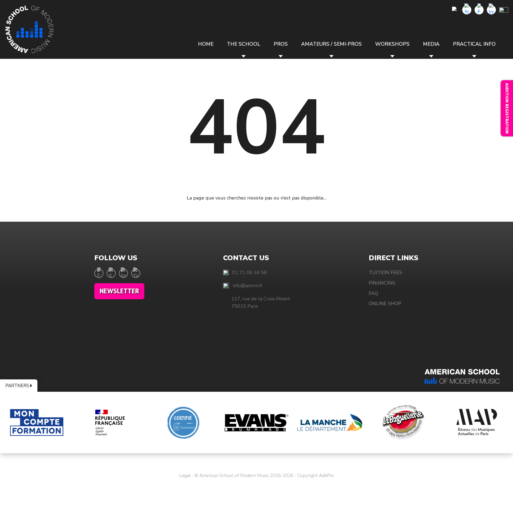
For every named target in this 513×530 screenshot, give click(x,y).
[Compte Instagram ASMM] (491, 9)
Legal (185, 476)
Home (205, 44)
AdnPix (326, 476)
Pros (281, 44)
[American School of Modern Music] (29, 29)
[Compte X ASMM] (111, 273)
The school (243, 44)
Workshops (392, 44)
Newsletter (119, 291)
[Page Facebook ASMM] (479, 9)
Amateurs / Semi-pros (331, 44)
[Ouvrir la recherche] (454, 9)
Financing (382, 283)
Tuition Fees (385, 272)
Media (431, 44)
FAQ (373, 293)
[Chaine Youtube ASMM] (466, 9)
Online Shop (385, 303)
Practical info (474, 44)
